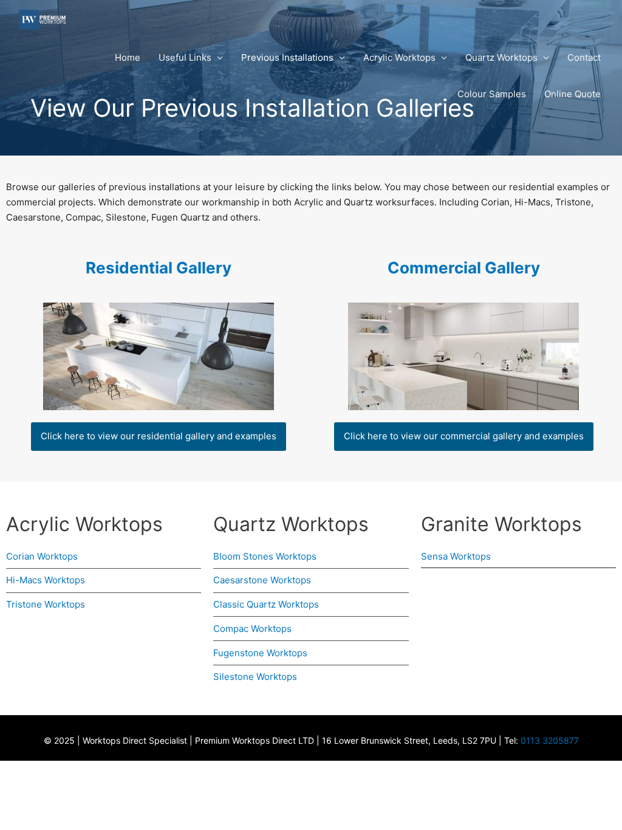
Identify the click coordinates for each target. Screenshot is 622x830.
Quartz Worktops (501, 57)
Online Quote (572, 94)
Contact (584, 57)
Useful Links (185, 57)
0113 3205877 (550, 740)
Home (127, 57)
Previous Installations (287, 57)
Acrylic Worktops (399, 57)
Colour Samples (491, 94)
